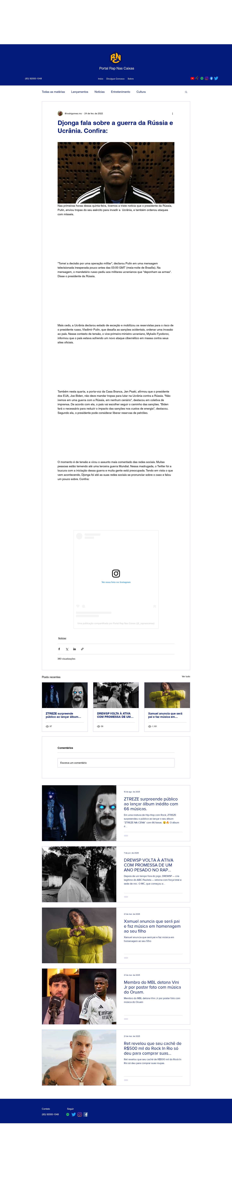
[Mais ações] (172, 113)
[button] (186, 92)
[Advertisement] (94, 22)
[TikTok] (197, 78)
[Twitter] (216, 78)
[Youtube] (192, 78)
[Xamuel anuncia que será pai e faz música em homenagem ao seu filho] (167, 695)
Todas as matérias (53, 91)
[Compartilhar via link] (82, 649)
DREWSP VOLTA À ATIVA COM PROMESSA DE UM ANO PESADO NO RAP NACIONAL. (114, 715)
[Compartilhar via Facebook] (59, 649)
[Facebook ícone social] (85, 1114)
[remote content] (116, 238)
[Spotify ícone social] (202, 78)
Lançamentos (79, 91)
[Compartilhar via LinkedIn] (74, 649)
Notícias (100, 91)
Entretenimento (120, 91)
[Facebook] (211, 78)
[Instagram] (207, 78)
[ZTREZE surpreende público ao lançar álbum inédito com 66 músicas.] (65, 695)
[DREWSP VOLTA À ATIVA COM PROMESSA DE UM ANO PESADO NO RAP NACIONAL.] (116, 695)
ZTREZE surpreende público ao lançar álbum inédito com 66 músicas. (62, 715)
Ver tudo (186, 676)
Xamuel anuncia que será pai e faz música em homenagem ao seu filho (165, 715)
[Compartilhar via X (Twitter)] (66, 649)
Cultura (141, 91)
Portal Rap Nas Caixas (116, 68)
